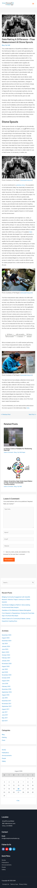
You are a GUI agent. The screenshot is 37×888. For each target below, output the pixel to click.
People (4, 758)
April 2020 (5, 672)
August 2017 (5, 709)
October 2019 (6, 678)
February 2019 (6, 686)
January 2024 (6, 646)
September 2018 (7, 692)
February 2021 (6, 658)
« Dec (17, 800)
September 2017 (6, 706)
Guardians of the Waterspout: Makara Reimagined (16, 610)
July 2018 (4, 698)
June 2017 (5, 715)
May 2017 (5, 718)
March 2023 (5, 652)
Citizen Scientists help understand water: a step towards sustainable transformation (18, 482)
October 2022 (6, 655)
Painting (4, 737)
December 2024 (6, 640)
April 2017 (5, 720)
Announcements (7, 755)
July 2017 (4, 712)
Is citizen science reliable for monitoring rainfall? (18, 449)
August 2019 (5, 680)
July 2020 (5, 669)
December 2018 (6, 689)
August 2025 (5, 638)
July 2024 (5, 643)
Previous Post (5, 414)
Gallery (4, 761)
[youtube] (7, 849)
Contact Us (5, 884)
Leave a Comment (8, 452)
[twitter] (10, 849)
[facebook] (3, 849)
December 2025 (6, 635)
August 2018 (5, 695)
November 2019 (6, 675)
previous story (21, 185)
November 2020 (6, 663)
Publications (5, 752)
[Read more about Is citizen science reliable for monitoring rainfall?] (13, 437)
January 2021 (6, 660)
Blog (3, 45)
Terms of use (14, 884)
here (30, 232)
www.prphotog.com (26, 180)
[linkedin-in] (14, 849)
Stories (4, 750)
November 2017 (6, 703)
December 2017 (6, 700)
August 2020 (5, 666)
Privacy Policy (23, 884)
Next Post (32, 414)
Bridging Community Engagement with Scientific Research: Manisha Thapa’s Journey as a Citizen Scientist (16, 599)
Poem (3, 740)
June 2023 (5, 649)
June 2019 (5, 683)
